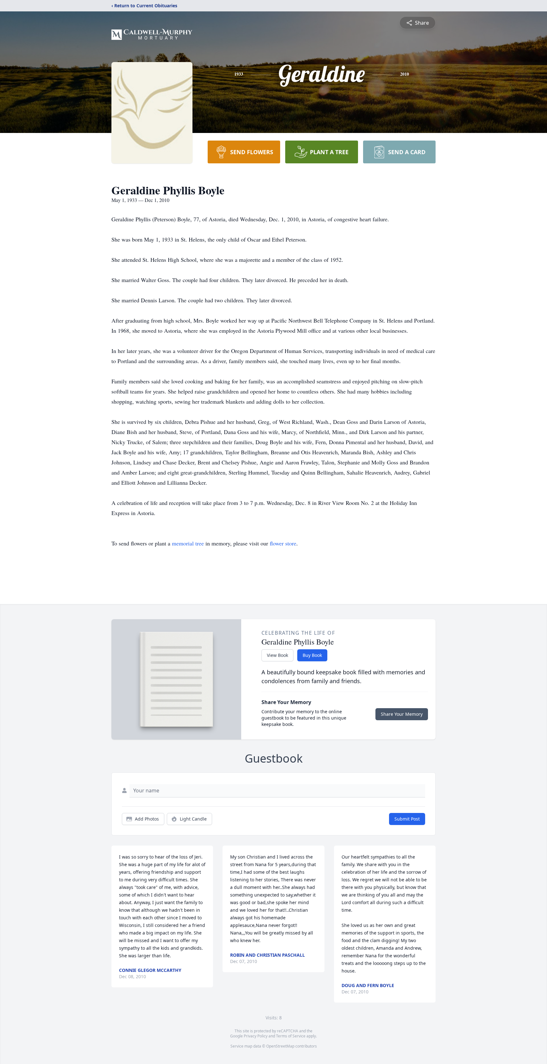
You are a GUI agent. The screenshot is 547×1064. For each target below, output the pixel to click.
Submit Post (407, 819)
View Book (277, 655)
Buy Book (312, 655)
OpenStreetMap (280, 1046)
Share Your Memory (402, 714)
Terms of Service (290, 1036)
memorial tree (188, 543)
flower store (283, 543)
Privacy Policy (255, 1036)
